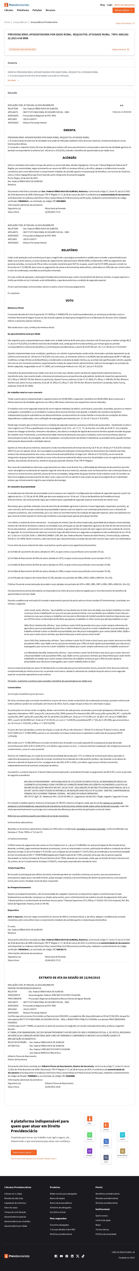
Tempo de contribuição (15, 1212)
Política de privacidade (106, 1234)
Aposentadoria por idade (15, 1226)
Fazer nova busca (124, 23)
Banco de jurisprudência (61, 1203)
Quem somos (102, 1216)
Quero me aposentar (124, 4)
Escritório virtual (58, 1212)
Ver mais (12, 80)
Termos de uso (102, 1229)
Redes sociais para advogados (63, 1194)
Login (109, 4)
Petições (37, 10)
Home (7, 22)
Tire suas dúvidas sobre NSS (62, 1229)
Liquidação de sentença (15, 1203)
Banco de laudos (57, 1198)
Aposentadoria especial (15, 1217)
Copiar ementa (119, 49)
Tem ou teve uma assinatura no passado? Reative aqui (33, 1158)
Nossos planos (122, 10)
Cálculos (8, 10)
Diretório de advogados (60, 1207)
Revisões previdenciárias (107, 1198)
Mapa (98, 1225)
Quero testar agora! (22, 1152)
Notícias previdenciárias (61, 1234)
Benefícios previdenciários (108, 1194)
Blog (102, 4)
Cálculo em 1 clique (13, 1194)
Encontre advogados (59, 1225)
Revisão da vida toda (13, 1198)
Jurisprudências (20, 22)
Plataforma (23, 10)
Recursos (50, 10)
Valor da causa (10, 1207)
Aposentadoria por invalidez (17, 1221)
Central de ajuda (103, 1220)
